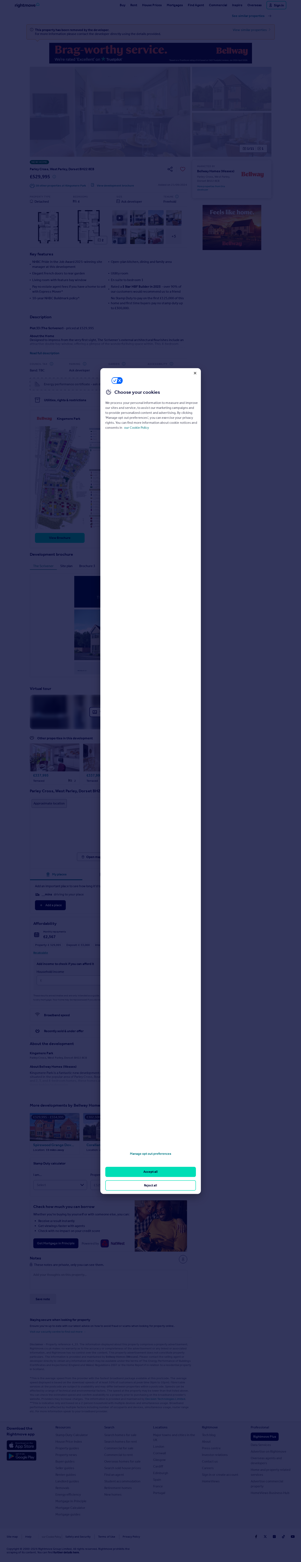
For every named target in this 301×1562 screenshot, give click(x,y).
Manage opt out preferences (150, 1154)
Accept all (150, 1172)
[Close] (195, 373)
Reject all (150, 1185)
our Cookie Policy (136, 428)
